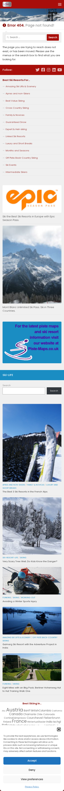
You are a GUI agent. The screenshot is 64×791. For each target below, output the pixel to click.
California (57, 710)
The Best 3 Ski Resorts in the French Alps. (25, 491)
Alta (3, 711)
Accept (32, 760)
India (49, 721)
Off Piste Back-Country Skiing (22, 157)
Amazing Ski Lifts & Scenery (21, 86)
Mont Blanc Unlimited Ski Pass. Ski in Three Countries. (28, 308)
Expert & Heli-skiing (16, 129)
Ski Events (11, 165)
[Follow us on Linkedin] (54, 70)
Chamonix (29, 714)
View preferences (32, 779)
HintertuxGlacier (36, 721)
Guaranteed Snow (16, 122)
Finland (7, 721)
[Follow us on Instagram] (48, 70)
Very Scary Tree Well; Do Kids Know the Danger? (30, 561)
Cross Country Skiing (17, 108)
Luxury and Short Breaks (19, 143)
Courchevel (35, 718)
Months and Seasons (17, 150)
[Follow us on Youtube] (59, 70)
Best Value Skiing (15, 100)
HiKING (16, 684)
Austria (14, 709)
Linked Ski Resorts (15, 136)
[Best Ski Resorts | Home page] (8, 4)
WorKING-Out (28, 597)
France (19, 721)
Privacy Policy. (32, 786)
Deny (32, 770)
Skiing (23, 557)
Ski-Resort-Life (10, 557)
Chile (39, 714)
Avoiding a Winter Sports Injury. (20, 601)
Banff (27, 710)
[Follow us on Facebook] (43, 70)
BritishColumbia (41, 710)
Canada (16, 714)
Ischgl (57, 722)
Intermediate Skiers (16, 172)
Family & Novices (15, 115)
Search (7, 385)
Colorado (49, 714)
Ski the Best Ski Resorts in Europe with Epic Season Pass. (29, 218)
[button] (59, 729)
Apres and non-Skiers (18, 93)
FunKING (7, 597)
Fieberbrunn (52, 718)
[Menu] (59, 4)
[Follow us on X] (37, 70)
